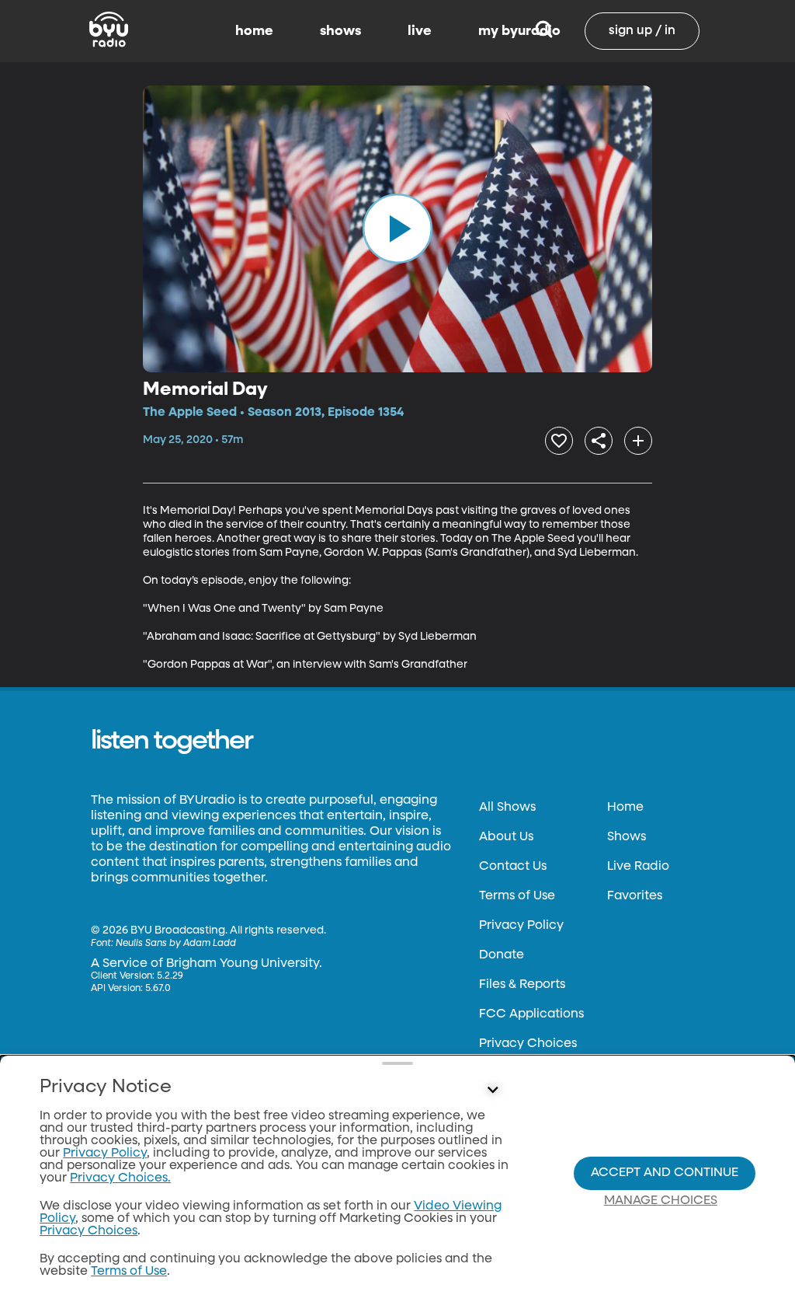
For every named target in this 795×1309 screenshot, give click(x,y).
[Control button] (492, 1090)
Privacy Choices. (120, 1178)
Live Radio (638, 866)
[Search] (543, 31)
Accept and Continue (664, 1173)
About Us (506, 837)
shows (340, 31)
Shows (626, 837)
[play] (397, 229)
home (254, 31)
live (420, 31)
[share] (599, 441)
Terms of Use (517, 896)
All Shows (507, 807)
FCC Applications (531, 1014)
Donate (501, 955)
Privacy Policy (521, 926)
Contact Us (513, 866)
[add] (638, 441)
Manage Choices (660, 1201)
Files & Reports (522, 985)
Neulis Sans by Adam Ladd (176, 943)
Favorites (634, 896)
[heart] (559, 441)
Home (625, 807)
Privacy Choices (528, 1044)
